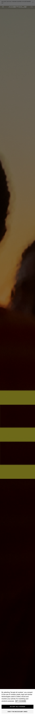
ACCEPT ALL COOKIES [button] (17, 707)
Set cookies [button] (20, 701)
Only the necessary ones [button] (17, 712)
